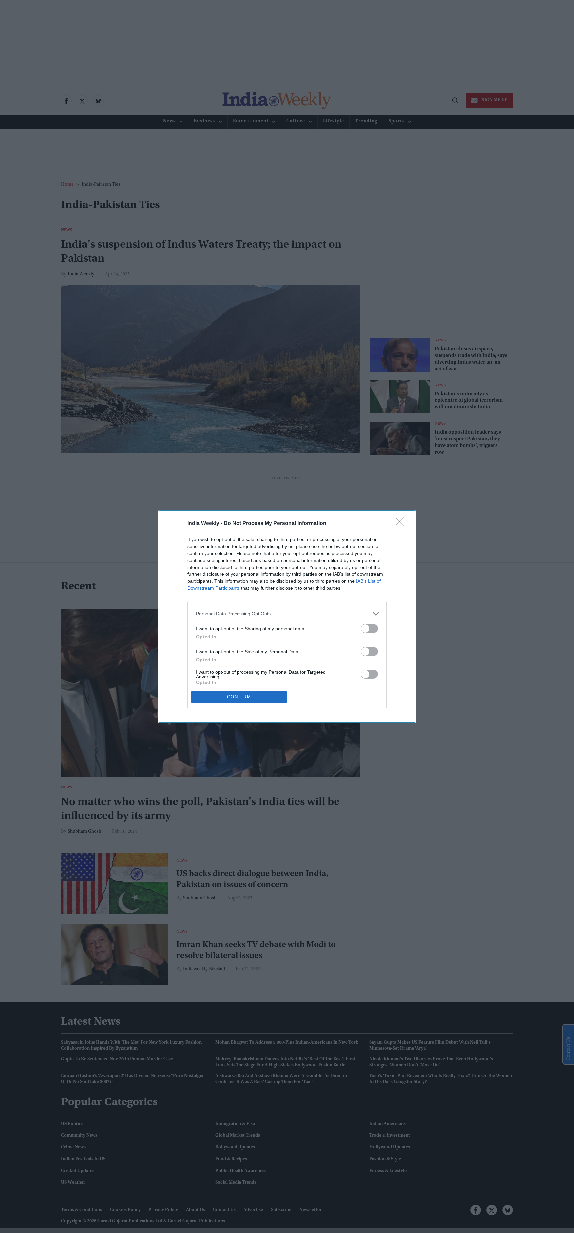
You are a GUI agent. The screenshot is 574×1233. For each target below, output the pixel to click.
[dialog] (287, 617)
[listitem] (287, 613)
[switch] (369, 628)
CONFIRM (239, 696)
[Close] (402, 523)
